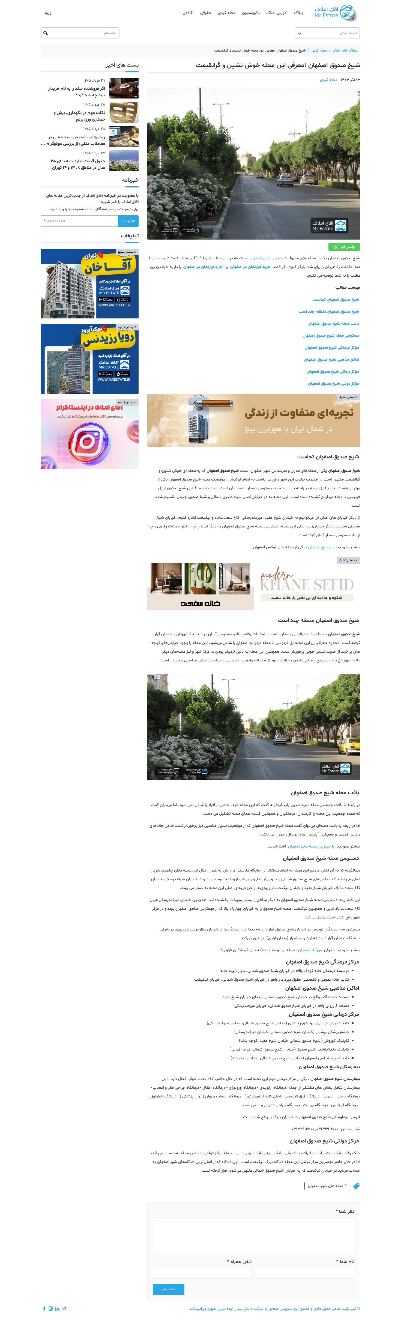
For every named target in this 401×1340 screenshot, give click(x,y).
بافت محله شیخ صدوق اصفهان (333, 324)
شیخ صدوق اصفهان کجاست (336, 300)
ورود (47, 13)
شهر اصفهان (260, 258)
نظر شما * (345, 1211)
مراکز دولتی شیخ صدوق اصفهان (333, 384)
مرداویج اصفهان (320, 547)
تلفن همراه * (239, 1262)
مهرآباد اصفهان (310, 950)
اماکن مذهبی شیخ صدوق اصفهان (331, 360)
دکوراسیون (251, 13)
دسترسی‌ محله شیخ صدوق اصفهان (331, 336)
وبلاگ (298, 13)
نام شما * (345, 1262)
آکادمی (188, 13)
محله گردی (226, 13)
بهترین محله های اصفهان (309, 846)
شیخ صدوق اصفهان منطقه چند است (329, 312)
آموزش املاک (277, 13)
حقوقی (205, 13)
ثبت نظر (169, 1289)
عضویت (128, 221)
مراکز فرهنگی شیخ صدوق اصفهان (332, 348)
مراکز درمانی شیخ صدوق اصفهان (333, 372)
